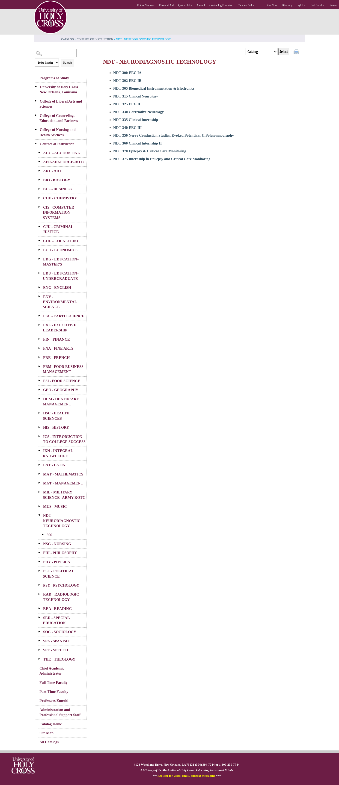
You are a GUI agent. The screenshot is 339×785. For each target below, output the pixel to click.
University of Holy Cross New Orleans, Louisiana (58, 89)
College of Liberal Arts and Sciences (60, 103)
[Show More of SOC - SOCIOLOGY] (41, 631)
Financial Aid (166, 5)
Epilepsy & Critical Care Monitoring (149, 151)
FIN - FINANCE (56, 339)
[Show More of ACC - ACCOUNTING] (41, 152)
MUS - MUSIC (55, 506)
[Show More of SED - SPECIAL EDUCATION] (41, 617)
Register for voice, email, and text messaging (186, 775)
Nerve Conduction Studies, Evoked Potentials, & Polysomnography (173, 135)
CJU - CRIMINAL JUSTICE (58, 229)
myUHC (301, 5)
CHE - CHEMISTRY (60, 198)
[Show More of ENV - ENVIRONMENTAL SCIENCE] (41, 296)
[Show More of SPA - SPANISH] (41, 640)
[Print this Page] (297, 52)
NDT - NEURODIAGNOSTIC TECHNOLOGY (61, 520)
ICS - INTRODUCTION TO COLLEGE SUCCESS (64, 439)
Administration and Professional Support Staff (59, 712)
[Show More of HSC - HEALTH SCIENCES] (41, 412)
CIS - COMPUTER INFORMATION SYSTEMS (58, 212)
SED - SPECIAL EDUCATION (56, 620)
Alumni (200, 5)
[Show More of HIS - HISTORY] (41, 427)
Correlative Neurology (138, 112)
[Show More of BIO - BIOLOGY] (41, 179)
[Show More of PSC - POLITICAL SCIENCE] (41, 570)
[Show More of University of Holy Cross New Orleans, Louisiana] (37, 86)
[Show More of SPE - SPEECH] (41, 649)
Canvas (333, 5)
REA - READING (57, 609)
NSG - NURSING (57, 544)
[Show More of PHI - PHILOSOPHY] (41, 552)
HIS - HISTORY (56, 427)
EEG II (126, 104)
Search (67, 62)
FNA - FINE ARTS (58, 348)
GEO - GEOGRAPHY (60, 390)
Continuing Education (221, 5)
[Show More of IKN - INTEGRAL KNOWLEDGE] (41, 450)
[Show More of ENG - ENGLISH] (41, 287)
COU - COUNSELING (61, 241)
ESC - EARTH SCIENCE (63, 316)
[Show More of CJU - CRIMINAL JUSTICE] (41, 226)
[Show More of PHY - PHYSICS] (41, 561)
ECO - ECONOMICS (60, 250)
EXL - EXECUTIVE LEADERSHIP (59, 327)
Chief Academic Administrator (51, 670)
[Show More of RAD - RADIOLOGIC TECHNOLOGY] (41, 594)
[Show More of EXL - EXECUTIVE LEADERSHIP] (41, 324)
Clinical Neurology (135, 96)
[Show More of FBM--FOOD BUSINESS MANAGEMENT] (41, 366)
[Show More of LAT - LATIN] (41, 464)
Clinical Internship (135, 120)
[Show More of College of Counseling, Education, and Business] (37, 115)
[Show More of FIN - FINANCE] (41, 339)
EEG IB (127, 81)
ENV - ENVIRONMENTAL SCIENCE (60, 302)
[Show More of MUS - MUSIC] (41, 506)
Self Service (317, 5)
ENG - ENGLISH (57, 287)
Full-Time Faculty (53, 683)
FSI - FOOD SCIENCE (61, 381)
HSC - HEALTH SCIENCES (56, 415)
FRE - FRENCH (56, 358)
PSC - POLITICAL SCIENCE (58, 573)
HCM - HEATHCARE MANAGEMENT (61, 401)
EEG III (127, 128)
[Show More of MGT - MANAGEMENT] (41, 483)
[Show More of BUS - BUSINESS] (41, 188)
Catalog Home (50, 724)
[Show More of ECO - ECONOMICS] (41, 249)
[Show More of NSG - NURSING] (41, 543)
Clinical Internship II (137, 143)
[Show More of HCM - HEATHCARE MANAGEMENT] (41, 398)
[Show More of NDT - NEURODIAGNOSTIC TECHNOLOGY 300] (41, 515)
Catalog (67, 39)
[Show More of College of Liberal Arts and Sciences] (37, 101)
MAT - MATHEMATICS (63, 474)
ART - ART (52, 171)
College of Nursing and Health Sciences (57, 132)
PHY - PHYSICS (56, 562)
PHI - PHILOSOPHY (60, 553)
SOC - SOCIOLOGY (59, 632)
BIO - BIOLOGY (56, 180)
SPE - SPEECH (55, 650)
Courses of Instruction (95, 39)
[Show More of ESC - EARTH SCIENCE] (41, 315)
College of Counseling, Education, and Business (58, 118)
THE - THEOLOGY (59, 659)
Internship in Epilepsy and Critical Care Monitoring (161, 159)
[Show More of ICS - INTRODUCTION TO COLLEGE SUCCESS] (41, 436)
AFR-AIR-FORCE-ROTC (64, 162)
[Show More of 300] (44, 534)
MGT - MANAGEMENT (63, 483)
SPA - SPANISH (56, 641)
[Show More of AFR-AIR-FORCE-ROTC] (41, 161)
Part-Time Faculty (53, 692)
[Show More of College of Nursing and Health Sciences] (37, 129)
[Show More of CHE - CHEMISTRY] (41, 197)
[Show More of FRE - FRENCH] (41, 357)
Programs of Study (54, 78)
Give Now (271, 5)
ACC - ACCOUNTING (61, 153)
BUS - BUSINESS (57, 189)
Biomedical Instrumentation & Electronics (153, 88)
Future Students (146, 5)
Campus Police (246, 5)
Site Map (46, 733)
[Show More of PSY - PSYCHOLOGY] (41, 585)
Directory (287, 5)
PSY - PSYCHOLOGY (61, 585)
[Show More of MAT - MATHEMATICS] (41, 474)
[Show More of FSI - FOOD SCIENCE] (41, 380)
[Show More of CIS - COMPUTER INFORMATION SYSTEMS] (41, 207)
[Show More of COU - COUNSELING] (41, 240)
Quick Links (185, 5)
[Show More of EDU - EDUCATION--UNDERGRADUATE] (41, 273)
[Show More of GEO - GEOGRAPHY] (41, 389)
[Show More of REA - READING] (41, 608)
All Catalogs (49, 742)
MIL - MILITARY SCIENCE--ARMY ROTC (64, 494)
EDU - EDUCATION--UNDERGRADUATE (61, 275)
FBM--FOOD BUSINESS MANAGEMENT (63, 369)
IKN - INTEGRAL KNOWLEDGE (58, 453)
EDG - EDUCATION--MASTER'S (61, 261)
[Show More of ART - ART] (41, 170)
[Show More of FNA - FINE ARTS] (41, 348)
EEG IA (127, 73)
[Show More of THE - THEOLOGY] (41, 659)
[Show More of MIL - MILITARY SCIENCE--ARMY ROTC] (41, 492)
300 (49, 535)
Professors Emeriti (53, 700)
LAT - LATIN (54, 465)
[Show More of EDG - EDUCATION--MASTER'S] (41, 259)
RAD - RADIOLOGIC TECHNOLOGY (61, 596)
